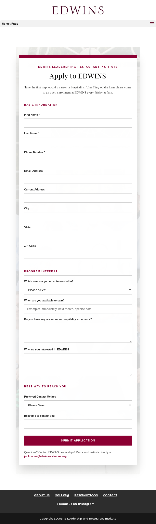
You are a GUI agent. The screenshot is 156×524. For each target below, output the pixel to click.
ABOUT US (42, 495)
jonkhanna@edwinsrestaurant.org (45, 456)
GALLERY (62, 495)
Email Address (33, 170)
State (27, 227)
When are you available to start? (44, 300)
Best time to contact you (39, 415)
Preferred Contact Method (40, 396)
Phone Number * (34, 152)
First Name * (32, 114)
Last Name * (31, 133)
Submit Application (78, 440)
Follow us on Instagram (75, 504)
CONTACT (110, 495)
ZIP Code (30, 245)
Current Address (34, 189)
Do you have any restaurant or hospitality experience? (58, 319)
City (26, 208)
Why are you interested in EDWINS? (46, 349)
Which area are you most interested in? (49, 281)
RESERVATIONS (86, 495)
